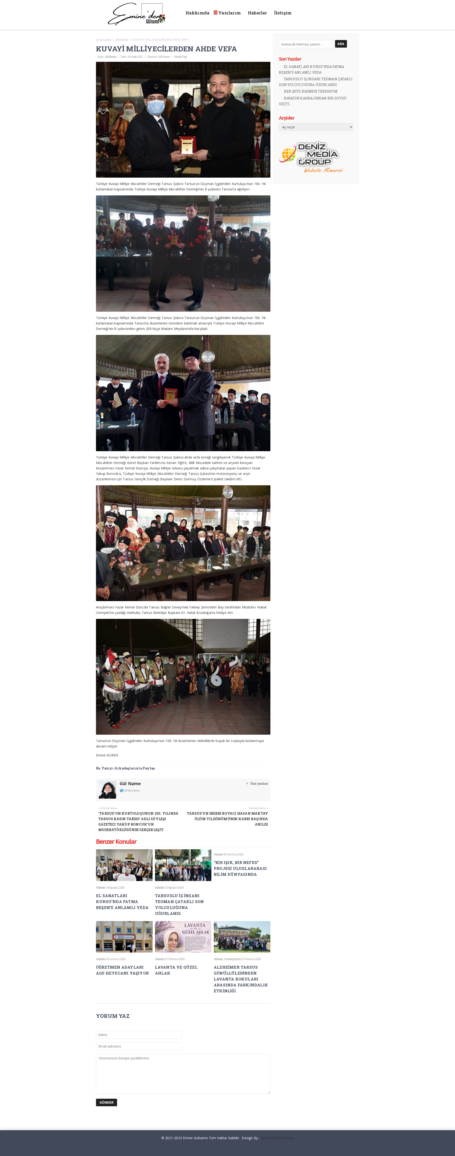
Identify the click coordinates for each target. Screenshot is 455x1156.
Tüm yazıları (259, 783)
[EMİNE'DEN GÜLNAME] (139, 24)
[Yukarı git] (447, 1148)
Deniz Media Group (277, 1138)
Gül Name (110, 56)
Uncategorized (232, 959)
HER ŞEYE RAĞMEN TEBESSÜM (311, 91)
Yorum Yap (180, 56)
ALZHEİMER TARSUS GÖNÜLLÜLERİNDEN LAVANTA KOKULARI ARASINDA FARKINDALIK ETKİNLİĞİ (241, 979)
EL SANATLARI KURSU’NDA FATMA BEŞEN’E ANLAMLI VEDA (122, 901)
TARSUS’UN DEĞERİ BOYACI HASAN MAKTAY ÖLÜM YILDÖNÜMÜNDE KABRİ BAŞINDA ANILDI (227, 819)
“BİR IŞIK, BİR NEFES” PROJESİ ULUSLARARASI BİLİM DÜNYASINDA (240, 868)
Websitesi (131, 790)
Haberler (100, 887)
